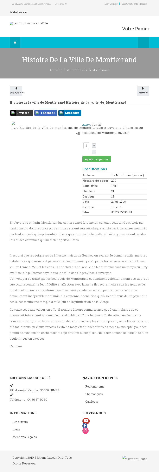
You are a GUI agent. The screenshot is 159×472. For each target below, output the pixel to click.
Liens (16, 429)
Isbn (85, 212)
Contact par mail (18, 12)
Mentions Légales (25, 437)
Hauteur (88, 191)
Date (85, 202)
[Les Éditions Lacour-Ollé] (29, 23)
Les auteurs (20, 422)
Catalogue (92, 401)
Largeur (88, 196)
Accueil (54, 70)
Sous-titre (90, 186)
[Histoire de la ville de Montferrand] (78, 128)
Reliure (88, 207)
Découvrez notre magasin (134, 4)
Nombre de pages (95, 180)
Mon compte (111, 4)
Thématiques (94, 394)
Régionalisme (94, 386)
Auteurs (88, 175)
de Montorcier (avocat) (113, 133)
